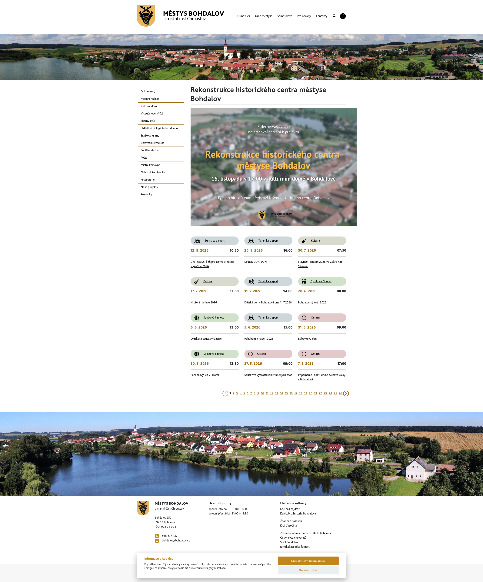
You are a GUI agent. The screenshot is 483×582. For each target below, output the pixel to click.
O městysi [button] (243, 16)
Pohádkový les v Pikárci (205, 375)
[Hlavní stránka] (180, 16)
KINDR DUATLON (255, 261)
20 (310, 393)
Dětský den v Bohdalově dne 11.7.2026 (268, 302)
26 (340, 393)
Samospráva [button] (284, 16)
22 (320, 393)
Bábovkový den (307, 338)
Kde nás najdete (290, 509)
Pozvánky (146, 194)
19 (305, 393)
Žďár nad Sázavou (291, 521)
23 (325, 393)
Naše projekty (149, 187)
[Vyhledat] (334, 16)
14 (281, 393)
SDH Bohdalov (289, 542)
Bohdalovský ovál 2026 (312, 302)
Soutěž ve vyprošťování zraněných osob (268, 375)
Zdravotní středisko (152, 143)
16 (291, 393)
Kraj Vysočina (288, 525)
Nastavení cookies (308, 570)
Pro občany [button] (304, 16)
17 (296, 393)
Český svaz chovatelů (293, 537)
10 (262, 393)
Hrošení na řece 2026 (204, 302)
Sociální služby (150, 150)
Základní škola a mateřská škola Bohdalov (305, 533)
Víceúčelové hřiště (152, 113)
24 (330, 393)
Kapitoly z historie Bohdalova (298, 513)
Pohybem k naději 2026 (258, 338)
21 (315, 393)
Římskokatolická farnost (295, 546)
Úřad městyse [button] (263, 16)
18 (300, 393)
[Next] (346, 393)
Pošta (144, 157)
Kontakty (321, 16)
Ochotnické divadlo (153, 172)
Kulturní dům (149, 106)
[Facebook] (343, 16)
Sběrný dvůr (148, 121)
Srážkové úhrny (150, 135)
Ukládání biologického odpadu (159, 128)
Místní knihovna (150, 165)
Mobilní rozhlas (150, 99)
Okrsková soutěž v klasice (206, 338)
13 (276, 393)
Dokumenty (148, 91)
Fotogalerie (148, 179)
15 (286, 393)
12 (271, 393)
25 (335, 393)
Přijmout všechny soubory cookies (308, 560)
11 (267, 393)
